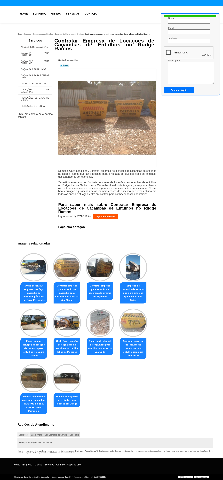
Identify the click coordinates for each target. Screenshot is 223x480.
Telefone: (171, 38)
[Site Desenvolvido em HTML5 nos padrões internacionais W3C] (185, 477)
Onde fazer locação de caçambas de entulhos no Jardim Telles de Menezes (67, 346)
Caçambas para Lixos (33, 69)
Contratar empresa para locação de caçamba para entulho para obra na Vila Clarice (67, 292)
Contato (91, 13)
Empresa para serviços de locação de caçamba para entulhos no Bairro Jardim (34, 348)
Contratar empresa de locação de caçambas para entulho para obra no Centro (133, 348)
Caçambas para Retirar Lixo (35, 76)
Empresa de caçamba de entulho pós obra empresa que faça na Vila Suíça (133, 292)
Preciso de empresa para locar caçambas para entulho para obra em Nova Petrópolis (33, 403)
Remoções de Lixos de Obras (35, 99)
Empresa (39, 13)
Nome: (171, 18)
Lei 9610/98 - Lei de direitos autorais (61, 453)
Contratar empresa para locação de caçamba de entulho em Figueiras (100, 291)
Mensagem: (171, 60)
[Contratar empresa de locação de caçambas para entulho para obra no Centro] (133, 323)
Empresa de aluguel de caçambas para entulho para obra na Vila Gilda (100, 346)
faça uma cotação (105, 216)
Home (24, 13)
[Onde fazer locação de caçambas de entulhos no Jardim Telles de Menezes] (67, 323)
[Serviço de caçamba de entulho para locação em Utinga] (67, 378)
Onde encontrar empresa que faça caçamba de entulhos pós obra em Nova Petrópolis (34, 292)
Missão (56, 13)
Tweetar (64, 65)
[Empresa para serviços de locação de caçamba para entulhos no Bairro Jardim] (34, 323)
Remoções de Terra (33, 106)
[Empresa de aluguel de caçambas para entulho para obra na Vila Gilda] (100, 323)
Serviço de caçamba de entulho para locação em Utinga (67, 400)
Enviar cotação (179, 90)
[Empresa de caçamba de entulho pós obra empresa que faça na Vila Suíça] (133, 267)
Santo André (36, 435)
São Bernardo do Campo (56, 435)
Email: (171, 28)
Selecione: (23, 435)
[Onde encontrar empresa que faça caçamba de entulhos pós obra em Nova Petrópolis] (34, 267)
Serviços (73, 13)
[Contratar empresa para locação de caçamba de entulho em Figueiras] (100, 267)
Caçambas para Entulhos (35, 62)
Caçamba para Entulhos (35, 54)
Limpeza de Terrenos (33, 83)
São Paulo (74, 435)
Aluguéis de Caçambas (34, 47)
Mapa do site (74, 464)
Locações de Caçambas (35, 90)
